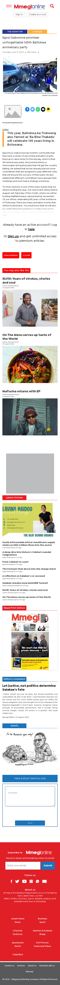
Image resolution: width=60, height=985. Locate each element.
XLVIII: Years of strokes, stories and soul (25, 590)
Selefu (14, 726)
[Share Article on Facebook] (27, 109)
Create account (37, 15)
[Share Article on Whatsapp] (38, 109)
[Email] (45, 881)
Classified (17, 955)
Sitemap (29, 972)
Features (17, 934)
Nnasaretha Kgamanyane (12, 123)
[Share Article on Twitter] (32, 109)
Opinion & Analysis (42, 931)
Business (42, 919)
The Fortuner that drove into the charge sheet (29, 569)
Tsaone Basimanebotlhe (12, 585)
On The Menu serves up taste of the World (26, 597)
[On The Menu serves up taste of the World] (30, 364)
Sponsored (18, 943)
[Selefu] (30, 750)
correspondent (8, 547)
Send (30, 823)
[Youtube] (25, 881)
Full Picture (42, 943)
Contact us (9, 966)
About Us (32, 966)
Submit (48, 866)
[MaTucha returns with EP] (30, 416)
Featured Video (42, 946)
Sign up (13, 236)
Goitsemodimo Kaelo (10, 394)
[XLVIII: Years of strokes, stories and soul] (30, 308)
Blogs (42, 934)
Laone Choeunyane (10, 286)
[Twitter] (18, 881)
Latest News (17, 919)
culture (26, 255)
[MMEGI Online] (30, 7)
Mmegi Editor (8, 717)
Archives (21, 966)
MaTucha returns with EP (21, 391)
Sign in (19, 15)
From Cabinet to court (15, 562)
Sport (42, 922)
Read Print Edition (14, 608)
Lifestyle (37, 32)
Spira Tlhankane (8, 557)
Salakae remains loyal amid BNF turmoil (25, 583)
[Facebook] (13, 881)
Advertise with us (47, 966)
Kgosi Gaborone (11, 255)
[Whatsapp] (38, 881)
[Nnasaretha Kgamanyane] (12, 111)
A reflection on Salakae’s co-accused (23, 576)
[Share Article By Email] (43, 109)
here (31, 229)
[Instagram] (32, 881)
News (17, 922)
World (17, 946)
